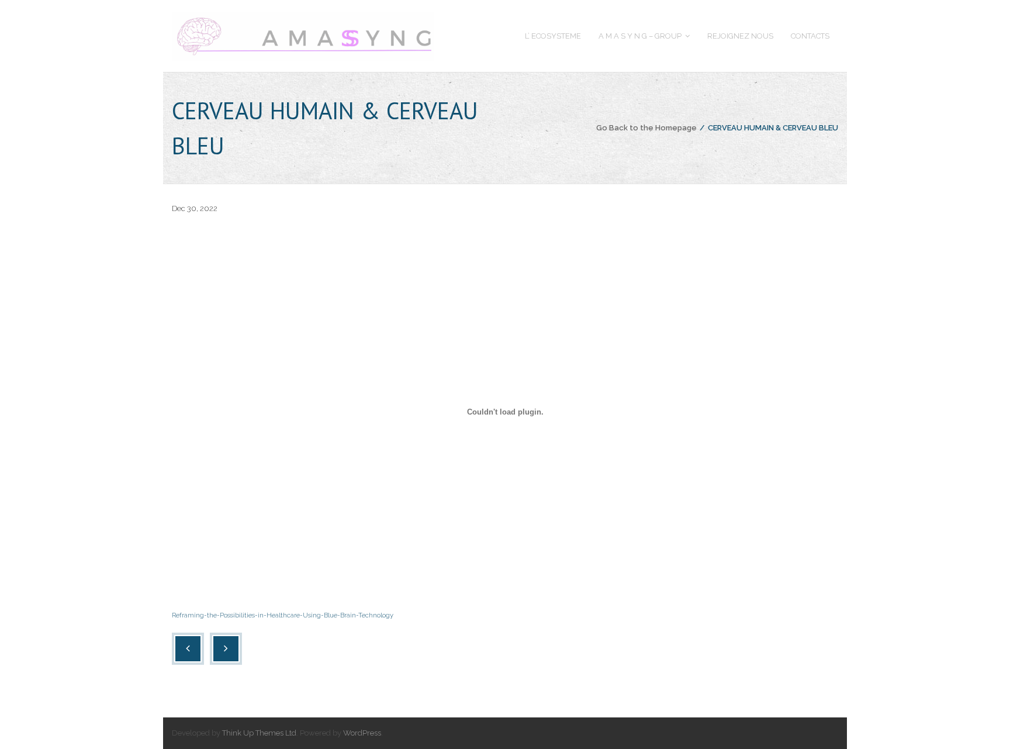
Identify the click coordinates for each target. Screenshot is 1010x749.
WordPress (362, 733)
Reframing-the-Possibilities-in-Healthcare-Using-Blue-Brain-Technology (282, 615)
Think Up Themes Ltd (259, 733)
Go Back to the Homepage (646, 127)
